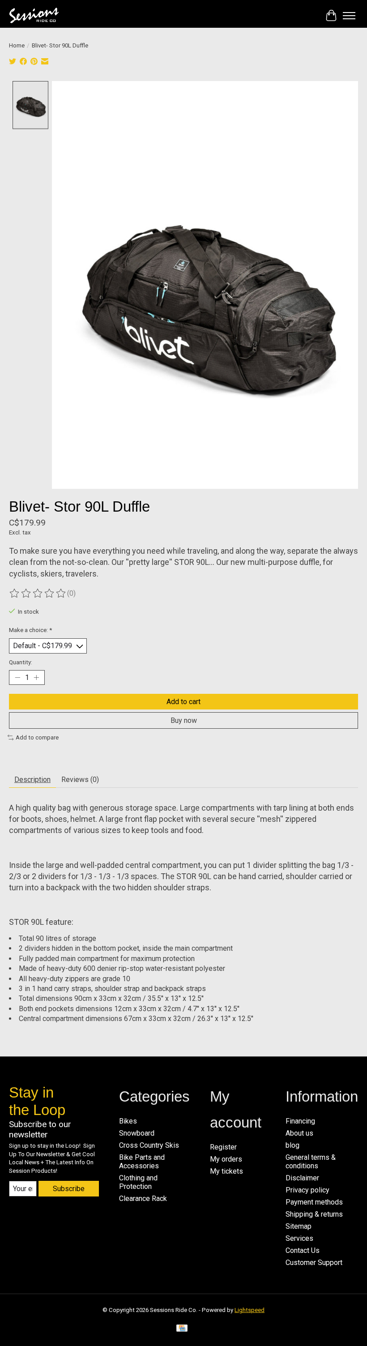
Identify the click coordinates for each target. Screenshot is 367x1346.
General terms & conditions (311, 1161)
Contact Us (303, 1250)
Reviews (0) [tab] (80, 779)
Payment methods (314, 1202)
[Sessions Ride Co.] (34, 15)
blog (292, 1145)
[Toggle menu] (349, 16)
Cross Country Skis (149, 1145)
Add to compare (37, 737)
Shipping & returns (314, 1214)
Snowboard (136, 1133)
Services (299, 1238)
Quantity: (20, 662)
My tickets (226, 1171)
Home (17, 45)
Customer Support (314, 1262)
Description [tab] (32, 779)
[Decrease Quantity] (17, 677)
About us (299, 1133)
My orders (226, 1159)
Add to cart (183, 701)
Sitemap (299, 1226)
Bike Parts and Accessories (142, 1161)
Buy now (184, 720)
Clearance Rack (143, 1198)
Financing (300, 1121)
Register (223, 1147)
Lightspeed (250, 1310)
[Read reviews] (38, 593)
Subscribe (69, 1188)
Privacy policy (307, 1190)
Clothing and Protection (138, 1182)
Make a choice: (30, 630)
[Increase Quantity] (36, 677)
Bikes (128, 1121)
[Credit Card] (182, 1330)
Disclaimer (302, 1178)
